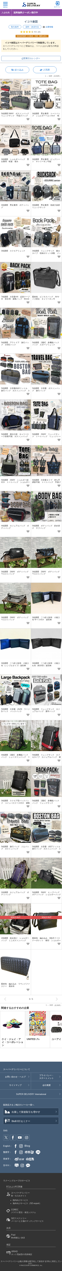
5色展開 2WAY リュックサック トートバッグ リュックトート (46, 436)
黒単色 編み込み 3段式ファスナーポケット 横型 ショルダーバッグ (46, 940)
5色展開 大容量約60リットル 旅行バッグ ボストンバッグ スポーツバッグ (15, 390)
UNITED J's (33, 1039)
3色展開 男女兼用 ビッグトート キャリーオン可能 (46, 160)
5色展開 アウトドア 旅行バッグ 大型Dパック (15, 343)
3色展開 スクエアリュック (13, 251)
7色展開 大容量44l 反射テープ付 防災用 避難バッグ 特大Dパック (15, 299)
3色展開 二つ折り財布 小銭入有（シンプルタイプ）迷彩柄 (15, 664)
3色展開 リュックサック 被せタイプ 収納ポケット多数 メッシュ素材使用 (46, 253)
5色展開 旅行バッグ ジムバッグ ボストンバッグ (15, 847)
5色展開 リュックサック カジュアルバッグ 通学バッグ (46, 710)
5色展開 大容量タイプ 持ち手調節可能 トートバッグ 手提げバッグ (46, 482)
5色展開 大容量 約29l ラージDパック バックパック (15, 710)
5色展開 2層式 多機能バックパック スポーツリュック (45, 343)
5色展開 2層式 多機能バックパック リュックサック (45, 802)
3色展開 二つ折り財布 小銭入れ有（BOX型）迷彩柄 (46, 664)
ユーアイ (56, 1039)
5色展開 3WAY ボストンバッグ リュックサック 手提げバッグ (16, 114)
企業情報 (49, 27)
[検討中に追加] (28, 119)
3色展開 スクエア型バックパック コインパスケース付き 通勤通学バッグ (15, 803)
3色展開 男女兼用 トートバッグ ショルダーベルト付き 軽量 (46, 115)
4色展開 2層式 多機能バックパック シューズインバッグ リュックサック (15, 757)
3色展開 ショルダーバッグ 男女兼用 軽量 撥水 (15, 160)
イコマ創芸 (31, 21)
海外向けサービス (27, 1203)
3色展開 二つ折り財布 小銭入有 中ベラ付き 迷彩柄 (46, 618)
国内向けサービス (20, 1200)
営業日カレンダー (32, 58)
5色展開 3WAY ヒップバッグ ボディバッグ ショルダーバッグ (46, 893)
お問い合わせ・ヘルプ (15, 1077)
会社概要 (46, 1085)
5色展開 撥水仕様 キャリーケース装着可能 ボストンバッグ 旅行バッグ (15, 436)
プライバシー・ (46, 1076)
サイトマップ (15, 1085)
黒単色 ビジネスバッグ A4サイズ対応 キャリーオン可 (45, 298)
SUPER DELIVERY (31, 1094)
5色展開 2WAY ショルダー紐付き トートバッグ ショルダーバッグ (15, 482)
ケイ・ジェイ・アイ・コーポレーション (12, 1042)
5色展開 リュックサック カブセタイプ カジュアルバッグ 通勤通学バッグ (46, 757)
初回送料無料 (32, 36)
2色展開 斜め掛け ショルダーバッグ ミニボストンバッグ (15, 939)
